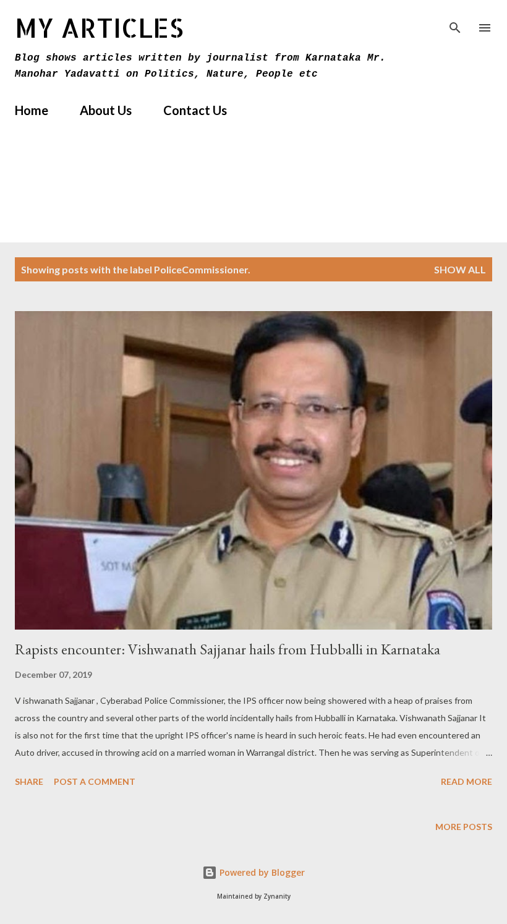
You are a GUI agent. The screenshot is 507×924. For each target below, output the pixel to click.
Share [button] (29, 781)
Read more (466, 781)
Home (31, 110)
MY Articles (99, 27)
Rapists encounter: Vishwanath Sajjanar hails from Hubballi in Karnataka (227, 649)
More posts (463, 826)
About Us (106, 110)
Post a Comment (94, 781)
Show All (460, 269)
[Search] (455, 22)
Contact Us (195, 110)
